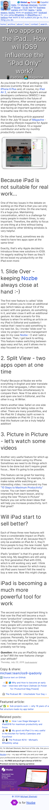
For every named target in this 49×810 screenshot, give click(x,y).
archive (11, 24)
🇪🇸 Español (42, 2)
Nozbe (17, 7)
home (3, 24)
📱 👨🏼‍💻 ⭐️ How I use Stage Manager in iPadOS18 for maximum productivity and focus (22, 724)
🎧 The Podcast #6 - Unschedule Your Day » (24, 694)
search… (44, 24)
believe (4, 17)
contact (34, 24)
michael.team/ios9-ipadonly (21, 673)
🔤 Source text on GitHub (13, 677)
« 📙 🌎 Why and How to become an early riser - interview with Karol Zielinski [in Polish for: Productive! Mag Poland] (24, 685)
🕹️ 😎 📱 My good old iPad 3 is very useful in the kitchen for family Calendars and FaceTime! (23, 733)
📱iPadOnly (14, 77)
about (20, 24)
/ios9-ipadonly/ (31, 662)
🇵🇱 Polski (32, 2)
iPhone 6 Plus (8, 89)
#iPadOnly (19, 15)
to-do (25, 7)
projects (29, 12)
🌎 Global (22, 2)
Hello (13, 5)
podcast (43, 12)
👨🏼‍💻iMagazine (33, 77)
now (27, 24)
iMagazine (38, 119)
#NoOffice (32, 15)
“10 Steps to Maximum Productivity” (22, 487)
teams (31, 10)
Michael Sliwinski (29, 5)
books (11, 12)
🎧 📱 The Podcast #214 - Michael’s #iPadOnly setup (20, 741)
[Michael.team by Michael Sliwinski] (5, 6)
